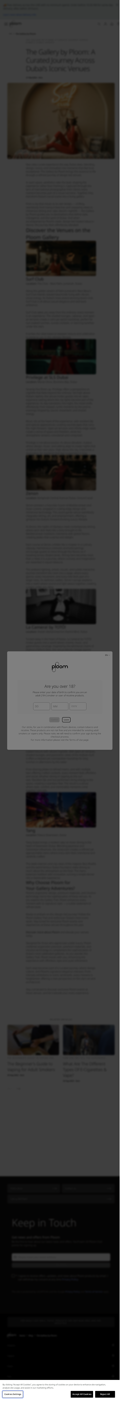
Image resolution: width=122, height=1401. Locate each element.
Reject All (105, 1394)
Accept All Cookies (81, 1394)
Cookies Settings (12, 1394)
